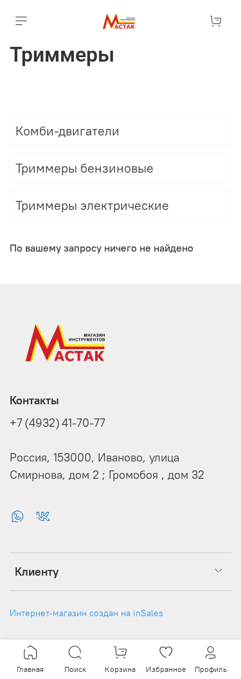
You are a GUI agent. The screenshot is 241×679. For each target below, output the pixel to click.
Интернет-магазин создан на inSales (86, 613)
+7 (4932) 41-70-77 (57, 423)
